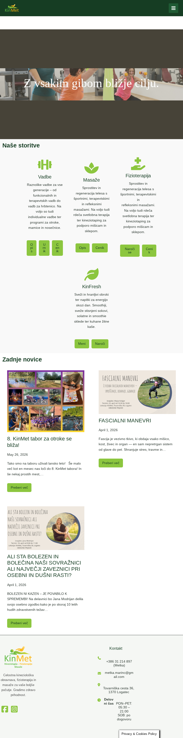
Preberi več (19, 487)
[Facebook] (5, 707)
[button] (31, 248)
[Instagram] (14, 707)
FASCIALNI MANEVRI (125, 421)
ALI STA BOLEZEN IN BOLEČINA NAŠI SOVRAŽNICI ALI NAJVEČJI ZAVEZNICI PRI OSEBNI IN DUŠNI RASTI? (44, 566)
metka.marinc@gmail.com (119, 674)
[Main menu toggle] (173, 8)
